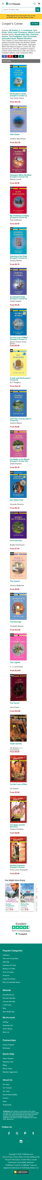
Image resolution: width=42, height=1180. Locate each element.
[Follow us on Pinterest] (25, 1133)
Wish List (6, 1032)
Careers (5, 1098)
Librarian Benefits (9, 1001)
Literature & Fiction (9, 965)
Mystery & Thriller (9, 969)
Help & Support (8, 1058)
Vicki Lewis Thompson (17, 32)
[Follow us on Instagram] (21, 1141)
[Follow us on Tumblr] (33, 1133)
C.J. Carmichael (25, 30)
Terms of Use (7, 1157)
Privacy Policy (18, 1157)
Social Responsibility (10, 1094)
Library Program (8, 1045)
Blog (4, 1008)
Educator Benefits (9, 998)
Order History (7, 1029)
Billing (5, 1065)
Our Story (6, 1084)
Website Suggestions (10, 1072)
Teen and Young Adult (10, 958)
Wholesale (6, 1048)
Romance (6, 975)
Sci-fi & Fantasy (8, 972)
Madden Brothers (24, 38)
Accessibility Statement (26, 1162)
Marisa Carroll (34, 32)
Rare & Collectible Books (11, 982)
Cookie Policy (26, 1160)
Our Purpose (7, 1088)
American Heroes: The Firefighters (20, 35)
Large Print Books (9, 979)
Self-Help (6, 962)
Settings (5, 1022)
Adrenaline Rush (9, 38)
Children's (6, 955)
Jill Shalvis (13, 30)
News (5, 1101)
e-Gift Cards (7, 1005)
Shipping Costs (8, 1062)
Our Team (6, 1091)
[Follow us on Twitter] (17, 1133)
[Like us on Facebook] (9, 1133)
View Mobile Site (8, 1012)
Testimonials (7, 1105)
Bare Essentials (30, 36)
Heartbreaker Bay (22, 34)
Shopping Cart (8, 1025)
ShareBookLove (8, 995)
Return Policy (7, 1068)
